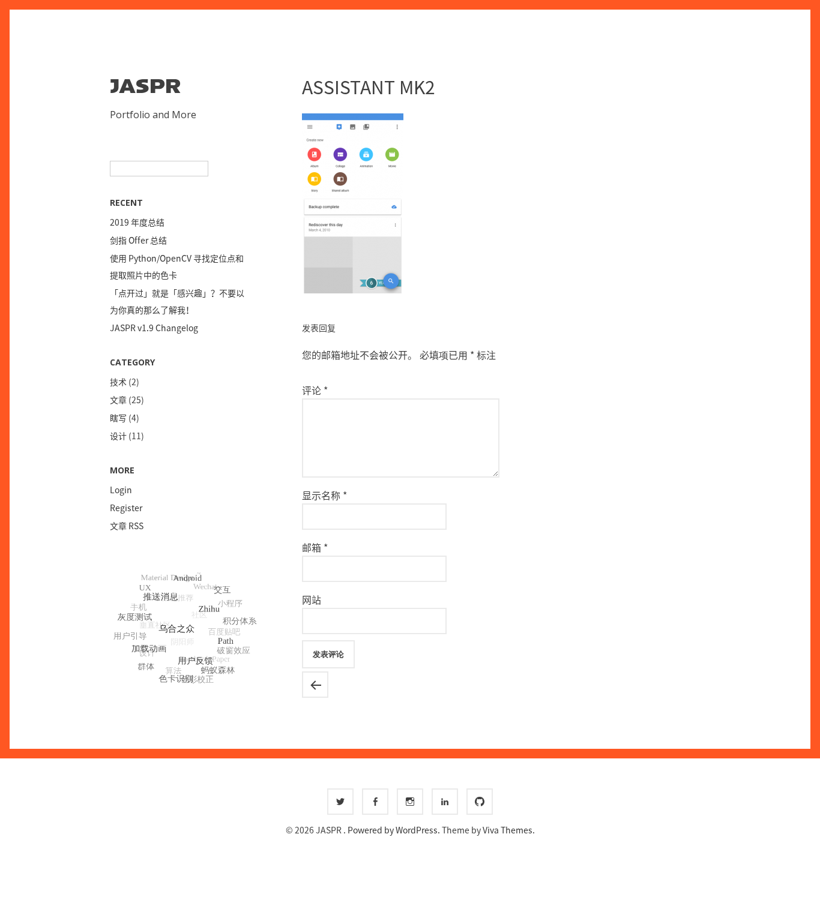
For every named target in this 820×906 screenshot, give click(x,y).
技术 (118, 382)
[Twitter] (340, 801)
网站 (311, 599)
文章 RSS (126, 526)
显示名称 (324, 495)
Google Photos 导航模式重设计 (315, 684)
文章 (118, 400)
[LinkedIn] (445, 801)
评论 (315, 390)
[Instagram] (410, 801)
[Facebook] (375, 801)
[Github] (479, 801)
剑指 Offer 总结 (138, 240)
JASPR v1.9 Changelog (154, 328)
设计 (118, 436)
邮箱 (315, 547)
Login (121, 490)
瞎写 (118, 418)
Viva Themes (507, 830)
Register (126, 508)
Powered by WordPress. (395, 830)
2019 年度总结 (137, 222)
